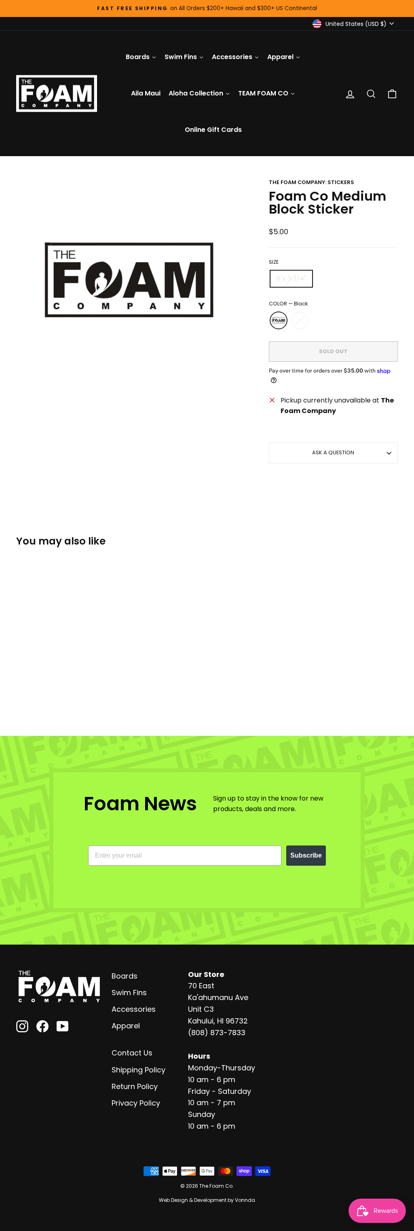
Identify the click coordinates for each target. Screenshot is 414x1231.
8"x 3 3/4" (291, 278)
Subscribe (306, 855)
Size (274, 261)
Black (278, 320)
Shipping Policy (138, 1070)
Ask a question (333, 452)
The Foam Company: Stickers (311, 182)
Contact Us (132, 1053)
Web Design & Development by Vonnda (207, 1200)
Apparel (126, 1026)
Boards (124, 976)
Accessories (134, 1009)
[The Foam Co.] (59, 986)
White (299, 320)
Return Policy (135, 1086)
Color (288, 303)
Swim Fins (129, 992)
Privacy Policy (136, 1103)
